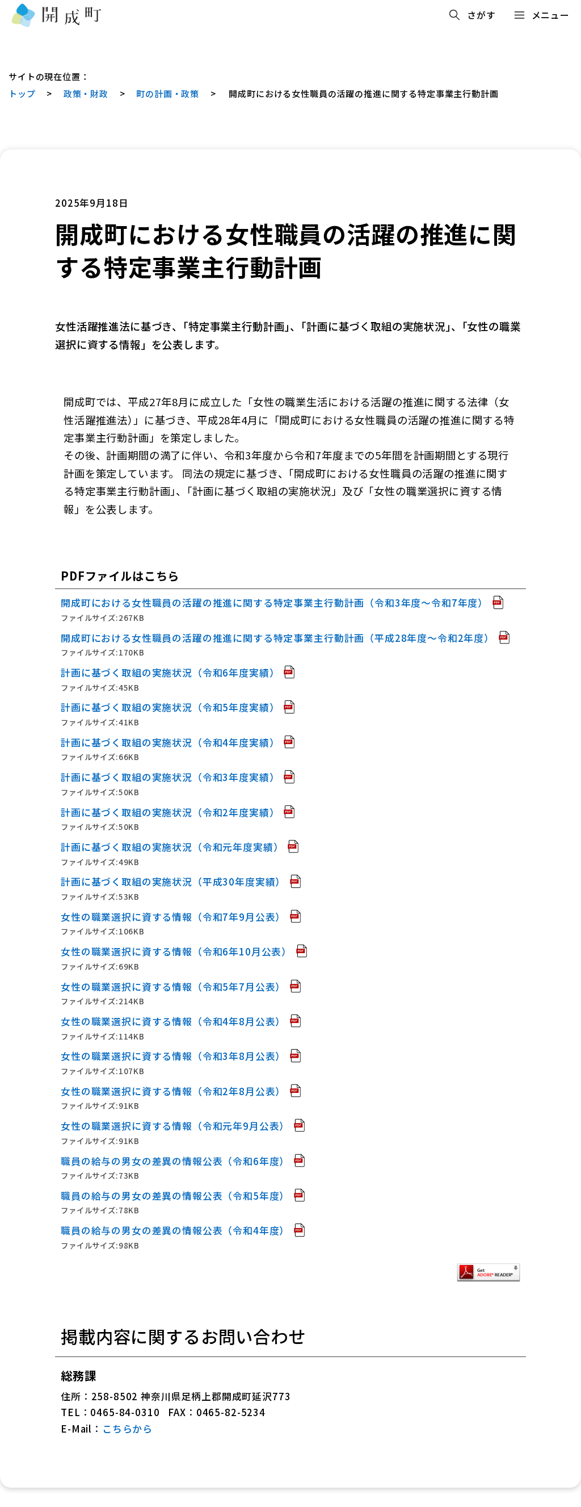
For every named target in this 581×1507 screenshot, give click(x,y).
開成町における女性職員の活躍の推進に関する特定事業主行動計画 (363, 93)
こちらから (127, 1428)
